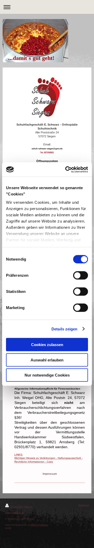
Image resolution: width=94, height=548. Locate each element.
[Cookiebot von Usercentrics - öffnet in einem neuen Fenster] (66, 169)
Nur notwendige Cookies (47, 375)
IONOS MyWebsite (39, 525)
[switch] (80, 275)
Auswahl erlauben (47, 360)
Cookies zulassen (47, 344)
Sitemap (27, 506)
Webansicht (83, 505)
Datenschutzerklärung (15, 512)
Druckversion (16, 506)
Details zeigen (64, 329)
